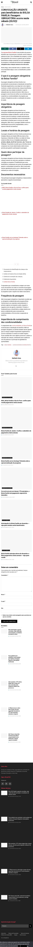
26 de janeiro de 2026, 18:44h (8, 404)
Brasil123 (7, 937)
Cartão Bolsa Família (9, 282)
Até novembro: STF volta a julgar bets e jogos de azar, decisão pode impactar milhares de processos (15, 685)
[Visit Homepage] (16, 2)
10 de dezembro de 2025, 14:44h (8, 497)
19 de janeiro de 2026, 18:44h (8, 434)
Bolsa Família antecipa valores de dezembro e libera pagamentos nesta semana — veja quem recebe (15, 555)
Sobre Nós (3, 933)
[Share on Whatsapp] (5, 49)
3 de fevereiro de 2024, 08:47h (22, 24)
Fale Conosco (23, 934)
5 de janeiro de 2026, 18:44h (7, 465)
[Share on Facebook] (12, 49)
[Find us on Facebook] (2, 783)
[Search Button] (31, 2)
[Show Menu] (2, 2)
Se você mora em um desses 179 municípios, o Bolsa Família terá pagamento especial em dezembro (15, 493)
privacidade (23, 946)
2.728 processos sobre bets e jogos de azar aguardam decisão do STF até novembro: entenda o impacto (14, 711)
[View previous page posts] (15, 264)
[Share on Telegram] (28, 49)
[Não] (27, 946)
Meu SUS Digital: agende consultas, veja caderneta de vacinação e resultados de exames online (18, 793)
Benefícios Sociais (7, 397)
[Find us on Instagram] (10, 783)
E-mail (3, 601)
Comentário (4, 575)
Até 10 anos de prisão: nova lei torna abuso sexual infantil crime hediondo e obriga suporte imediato (14, 737)
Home (2, 7)
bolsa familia (8, 344)
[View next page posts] (18, 264)
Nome (3, 594)
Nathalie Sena (9, 24)
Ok (19, 946)
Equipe (15, 934)
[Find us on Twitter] (6, 783)
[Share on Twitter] (20, 49)
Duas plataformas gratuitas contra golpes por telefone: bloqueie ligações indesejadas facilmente (14, 658)
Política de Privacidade (13, 933)
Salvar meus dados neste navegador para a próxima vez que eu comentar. (17, 616)
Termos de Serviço (25, 933)
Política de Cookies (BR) (6, 934)
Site (2, 608)
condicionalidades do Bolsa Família (21, 325)
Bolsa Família (8, 7)
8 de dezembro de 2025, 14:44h (8, 559)
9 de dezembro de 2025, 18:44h (8, 527)
